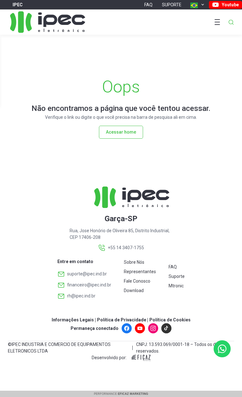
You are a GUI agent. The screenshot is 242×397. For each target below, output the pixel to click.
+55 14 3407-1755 (126, 247)
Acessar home (121, 132)
